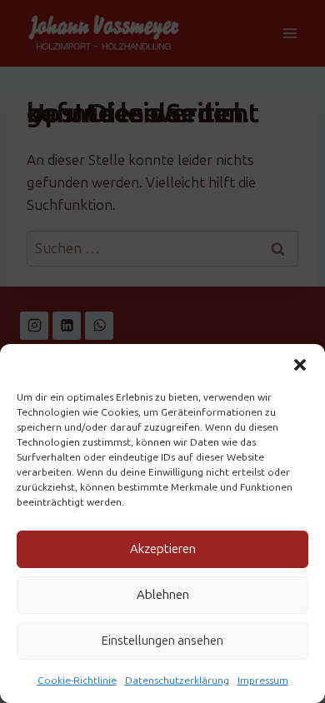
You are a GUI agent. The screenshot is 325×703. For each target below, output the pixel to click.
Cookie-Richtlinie (77, 680)
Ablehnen (163, 594)
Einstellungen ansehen (162, 640)
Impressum (263, 680)
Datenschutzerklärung (177, 680)
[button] (300, 364)
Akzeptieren (163, 548)
